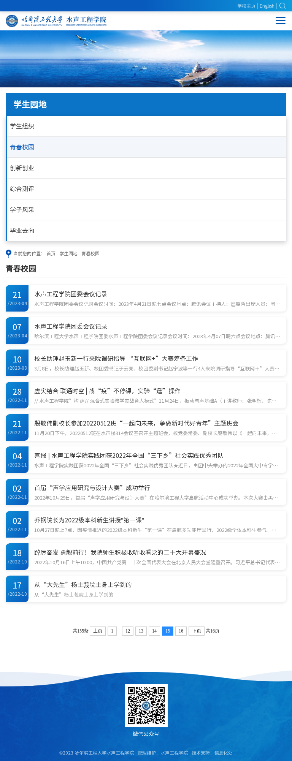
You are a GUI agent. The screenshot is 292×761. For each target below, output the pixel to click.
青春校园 (22, 147)
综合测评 (22, 189)
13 (141, 631)
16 (181, 631)
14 (154, 631)
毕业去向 (22, 231)
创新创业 (22, 168)
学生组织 (22, 126)
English (267, 5)
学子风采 (22, 210)
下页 (196, 631)
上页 (97, 631)
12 (127, 631)
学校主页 (246, 5)
